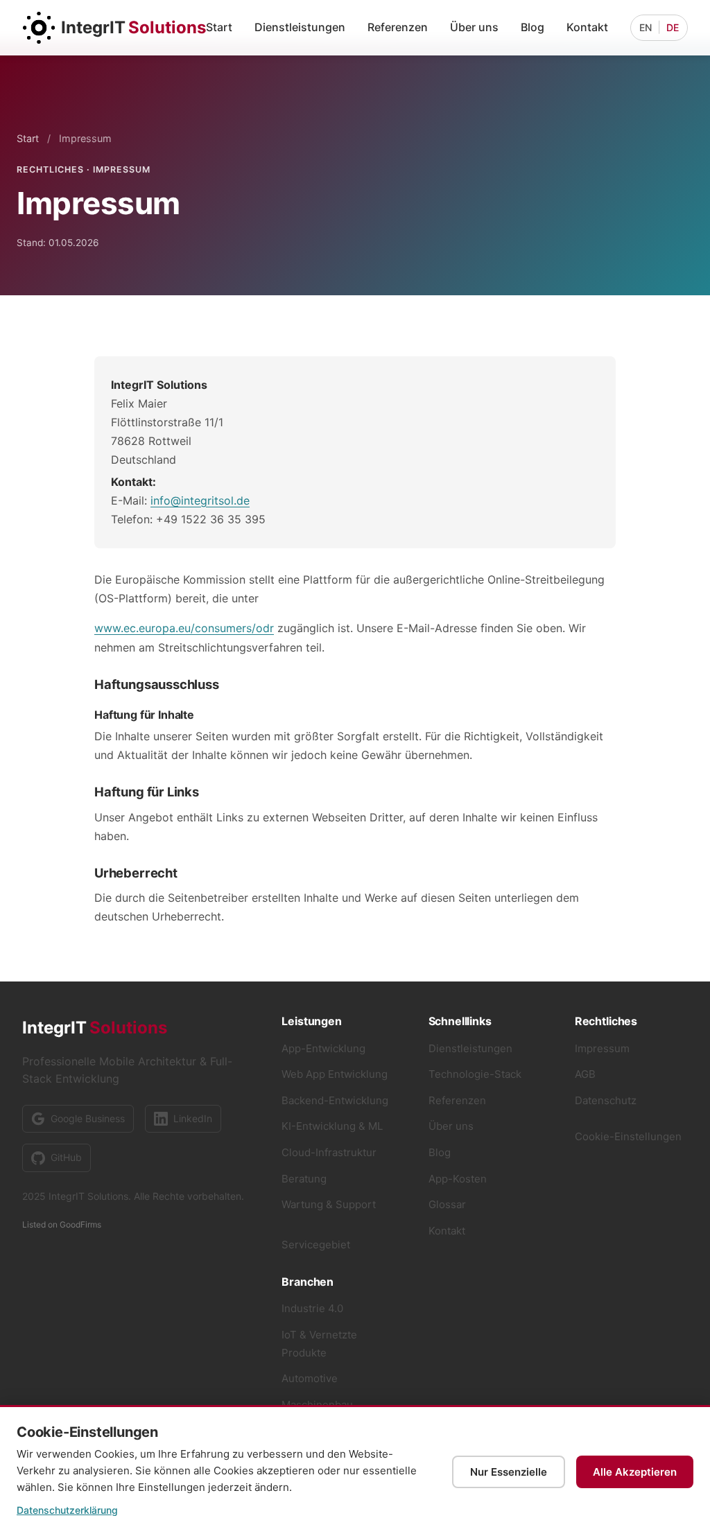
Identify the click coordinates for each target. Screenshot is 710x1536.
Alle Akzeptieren (635, 1471)
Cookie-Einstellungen (628, 1136)
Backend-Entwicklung (335, 1100)
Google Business (88, 1118)
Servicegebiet (316, 1244)
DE (672, 27)
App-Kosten (457, 1178)
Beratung (304, 1178)
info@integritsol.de (200, 500)
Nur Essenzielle (508, 1471)
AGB (585, 1074)
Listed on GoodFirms (61, 1224)
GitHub (66, 1157)
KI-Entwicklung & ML (332, 1126)
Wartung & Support (329, 1204)
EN (645, 27)
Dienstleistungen (299, 27)
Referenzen (397, 27)
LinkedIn (192, 1118)
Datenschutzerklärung (67, 1510)
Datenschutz (606, 1100)
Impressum (602, 1048)
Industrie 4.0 (312, 1308)
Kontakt (587, 27)
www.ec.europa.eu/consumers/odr (184, 628)
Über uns (474, 27)
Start (219, 27)
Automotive (310, 1378)
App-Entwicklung (323, 1048)
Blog (532, 27)
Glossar (447, 1204)
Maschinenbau (317, 1404)
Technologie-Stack (474, 1074)
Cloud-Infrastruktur (329, 1152)
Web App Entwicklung (335, 1074)
